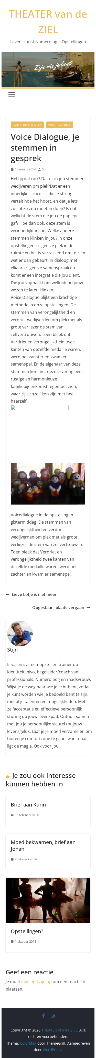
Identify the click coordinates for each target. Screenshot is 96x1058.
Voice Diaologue (59, 125)
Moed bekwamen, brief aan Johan (43, 845)
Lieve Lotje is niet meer (34, 594)
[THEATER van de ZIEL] (48, 55)
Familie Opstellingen (27, 125)
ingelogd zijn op (36, 981)
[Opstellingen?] (48, 881)
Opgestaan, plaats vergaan (58, 607)
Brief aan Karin (28, 804)
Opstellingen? (27, 931)
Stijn (45, 169)
